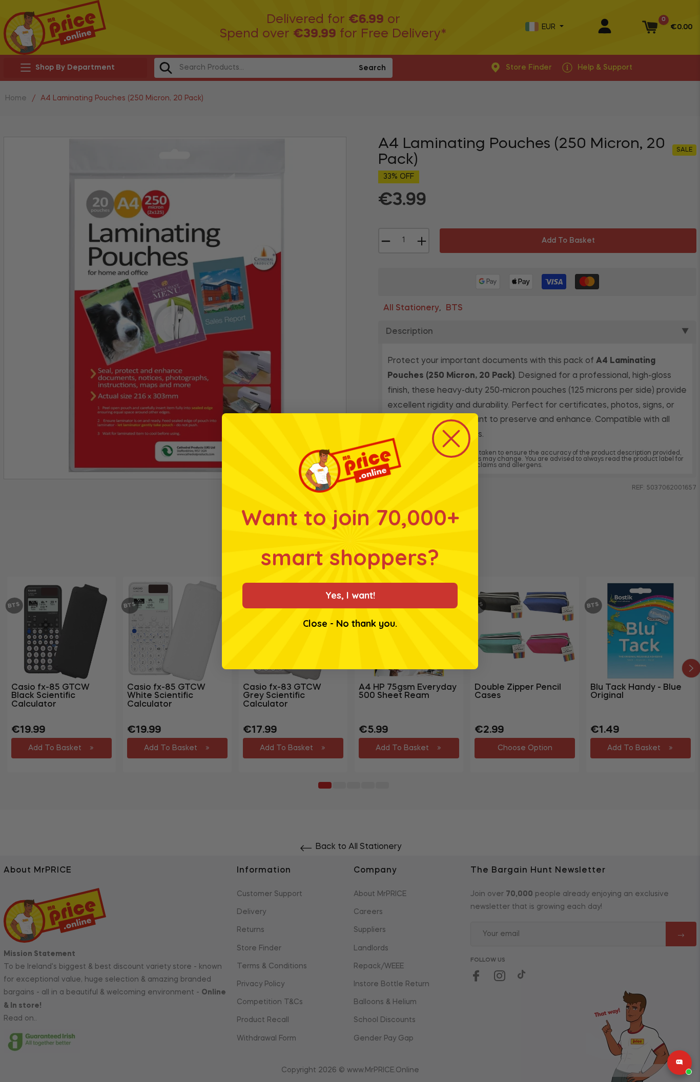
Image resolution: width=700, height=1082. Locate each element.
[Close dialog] (451, 438)
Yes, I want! (350, 595)
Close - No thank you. (350, 624)
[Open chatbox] (679, 1062)
